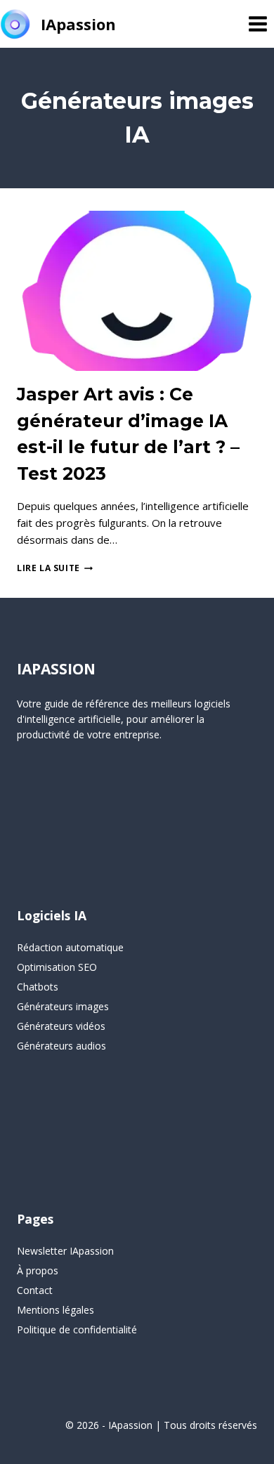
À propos (37, 1270)
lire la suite (55, 568)
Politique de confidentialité (77, 1329)
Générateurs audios (61, 1045)
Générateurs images (63, 1006)
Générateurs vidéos (61, 1026)
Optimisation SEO (57, 967)
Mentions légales (55, 1309)
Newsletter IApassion (65, 1250)
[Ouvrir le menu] (257, 23)
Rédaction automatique (70, 947)
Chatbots (37, 986)
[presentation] (137, 291)
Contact (35, 1290)
